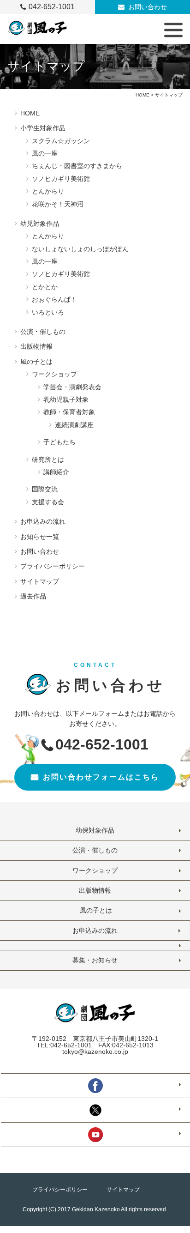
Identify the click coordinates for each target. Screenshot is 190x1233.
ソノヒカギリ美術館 (61, 178)
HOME (142, 94)
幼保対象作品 (95, 830)
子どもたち (59, 442)
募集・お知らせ (95, 960)
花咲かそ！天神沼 (57, 204)
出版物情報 (36, 346)
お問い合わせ (147, 7)
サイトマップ (39, 581)
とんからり (48, 191)
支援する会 (48, 502)
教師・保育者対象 (69, 412)
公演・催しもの (42, 331)
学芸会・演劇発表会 (72, 387)
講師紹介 (56, 472)
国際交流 (45, 489)
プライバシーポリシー (52, 566)
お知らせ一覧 (39, 536)
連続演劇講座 (74, 425)
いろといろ (48, 312)
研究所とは (48, 459)
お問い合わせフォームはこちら (101, 777)
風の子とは (36, 361)
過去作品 (33, 596)
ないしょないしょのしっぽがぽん (80, 249)
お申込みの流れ (42, 521)
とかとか (45, 286)
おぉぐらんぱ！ (54, 299)
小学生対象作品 (42, 128)
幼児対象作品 (39, 223)
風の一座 (45, 153)
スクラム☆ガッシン (61, 141)
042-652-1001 (52, 7)
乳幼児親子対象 (66, 399)
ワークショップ (54, 374)
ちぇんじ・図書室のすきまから (77, 165)
